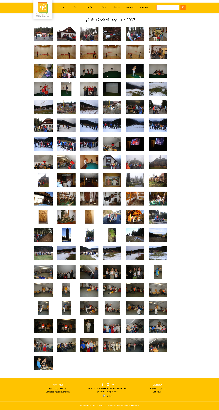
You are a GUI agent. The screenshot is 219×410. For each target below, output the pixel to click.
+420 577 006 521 (59, 389)
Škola (61, 7)
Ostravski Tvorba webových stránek (118, 405)
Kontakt (144, 7)
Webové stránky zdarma (88, 405)
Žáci (76, 7)
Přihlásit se (135, 405)
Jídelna (116, 7)
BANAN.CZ (102, 405)
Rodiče (89, 7)
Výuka (103, 7)
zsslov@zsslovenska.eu (60, 392)
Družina (130, 7)
